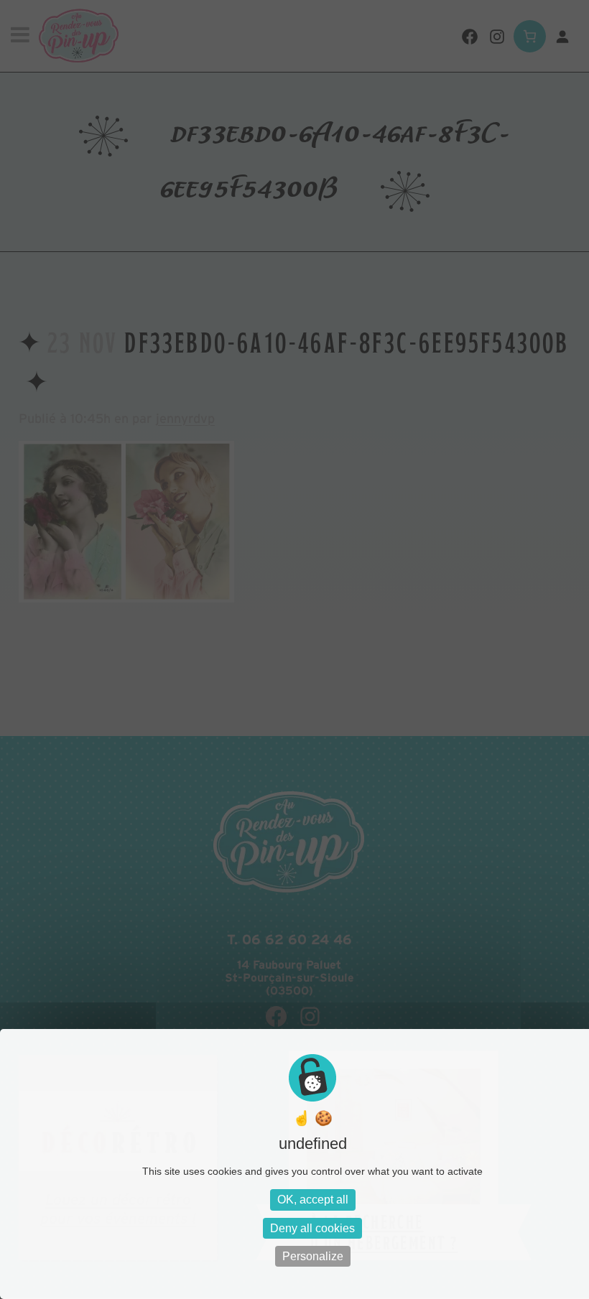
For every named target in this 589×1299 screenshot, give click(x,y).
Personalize (312, 1256)
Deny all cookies (312, 1228)
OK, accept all (312, 1199)
